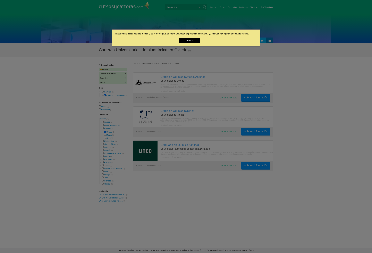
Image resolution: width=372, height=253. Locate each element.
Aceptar (189, 40)
